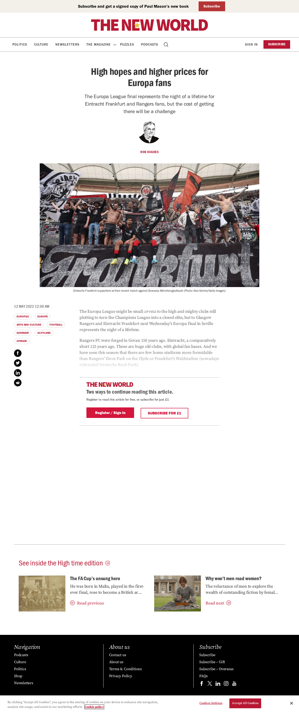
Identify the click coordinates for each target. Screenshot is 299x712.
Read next (215, 603)
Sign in (251, 45)
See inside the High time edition (61, 562)
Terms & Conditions (125, 669)
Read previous (90, 603)
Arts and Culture (29, 324)
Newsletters (67, 45)
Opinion (22, 341)
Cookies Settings (210, 703)
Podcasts (149, 45)
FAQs (203, 676)
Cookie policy (94, 707)
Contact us (117, 655)
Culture (41, 45)
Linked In (17, 373)
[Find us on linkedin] (218, 684)
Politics (19, 45)
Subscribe (211, 6)
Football (56, 324)
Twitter (17, 363)
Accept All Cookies (245, 703)
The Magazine (98, 45)
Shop (18, 676)
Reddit (17, 382)
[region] (149, 703)
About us (116, 662)
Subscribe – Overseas (216, 669)
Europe (42, 316)
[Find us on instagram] (226, 684)
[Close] (291, 703)
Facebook (17, 353)
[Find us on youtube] (234, 684)
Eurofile (23, 316)
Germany (23, 332)
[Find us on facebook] (201, 684)
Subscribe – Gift (212, 662)
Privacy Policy (120, 676)
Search (166, 44)
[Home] (149, 25)
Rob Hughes (149, 152)
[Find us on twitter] (209, 684)
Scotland (44, 332)
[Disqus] (149, 484)
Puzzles (127, 45)
